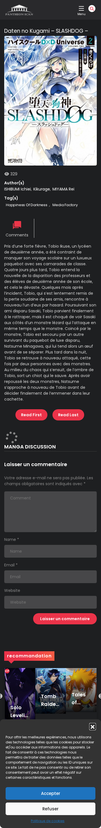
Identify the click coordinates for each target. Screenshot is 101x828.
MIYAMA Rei (63, 189)
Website (12, 590)
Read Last (68, 415)
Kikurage (41, 189)
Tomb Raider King (49, 704)
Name (10, 539)
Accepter (50, 793)
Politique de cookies (48, 820)
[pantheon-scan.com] (18, 10)
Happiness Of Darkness (26, 205)
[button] (92, 726)
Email (9, 565)
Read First (31, 415)
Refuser (50, 809)
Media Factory (64, 205)
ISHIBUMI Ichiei (17, 189)
